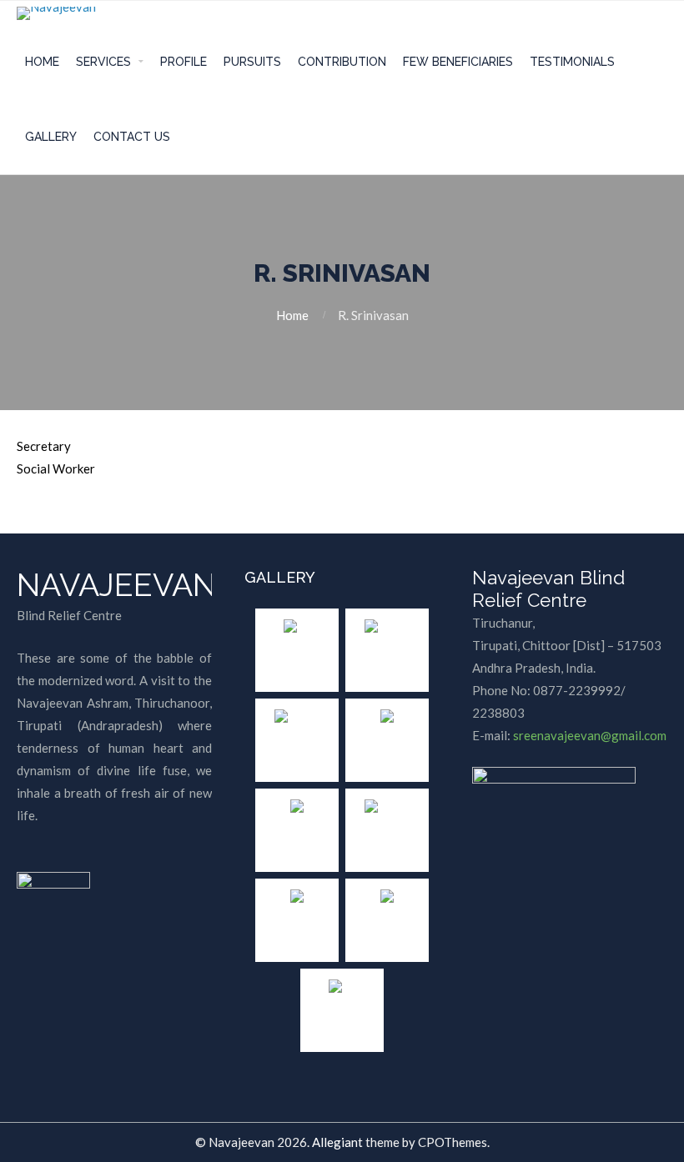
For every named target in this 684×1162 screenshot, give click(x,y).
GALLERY (51, 136)
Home (292, 315)
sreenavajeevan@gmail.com (589, 735)
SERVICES (103, 61)
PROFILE (183, 61)
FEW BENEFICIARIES (458, 61)
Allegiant (337, 1141)
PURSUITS (252, 61)
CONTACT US (131, 136)
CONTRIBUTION (342, 61)
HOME (42, 61)
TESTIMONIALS (572, 61)
